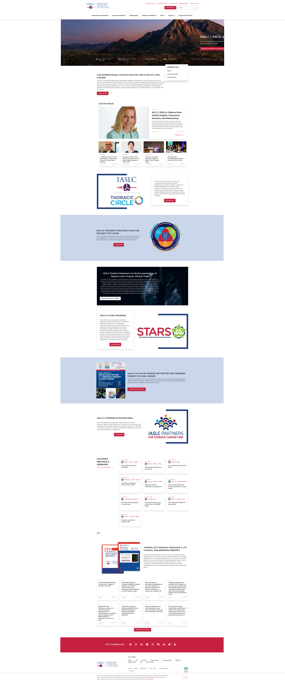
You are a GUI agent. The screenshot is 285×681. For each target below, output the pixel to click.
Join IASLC (173, 3)
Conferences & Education (99, 15)
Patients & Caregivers (149, 15)
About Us (171, 15)
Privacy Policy (153, 668)
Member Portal (132, 662)
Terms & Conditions (163, 668)
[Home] (98, 6)
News (162, 15)
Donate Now (170, 7)
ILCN (141, 662)
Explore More (102, 93)
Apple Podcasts (175, 644)
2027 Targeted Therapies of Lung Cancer (176, 503)
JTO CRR (144, 660)
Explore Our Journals (143, 629)
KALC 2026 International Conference (128, 466)
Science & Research (118, 15)
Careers (129, 668)
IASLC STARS (149, 662)
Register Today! (102, 49)
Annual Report (143, 668)
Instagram (153, 644)
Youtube (147, 644)
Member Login (183, 3)
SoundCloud (164, 644)
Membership (134, 15)
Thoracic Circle (150, 3)
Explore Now (170, 200)
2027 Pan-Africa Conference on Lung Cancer (129, 503)
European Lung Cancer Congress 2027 (128, 520)
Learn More (118, 244)
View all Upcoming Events (103, 467)
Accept (185, 677)
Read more (178, 135)
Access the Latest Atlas (136, 389)
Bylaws (136, 668)
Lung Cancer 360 (161, 3)
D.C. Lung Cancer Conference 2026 (177, 466)
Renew (169, 70)
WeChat (158, 644)
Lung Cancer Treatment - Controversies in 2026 (128, 484)
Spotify (169, 644)
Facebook (136, 644)
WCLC (129, 660)
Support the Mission (185, 15)
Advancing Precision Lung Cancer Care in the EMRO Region (153, 504)
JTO (136, 660)
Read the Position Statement (110, 298)
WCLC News (194, 3)
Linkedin (141, 644)
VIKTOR (178, 660)
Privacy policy (150, 679)
